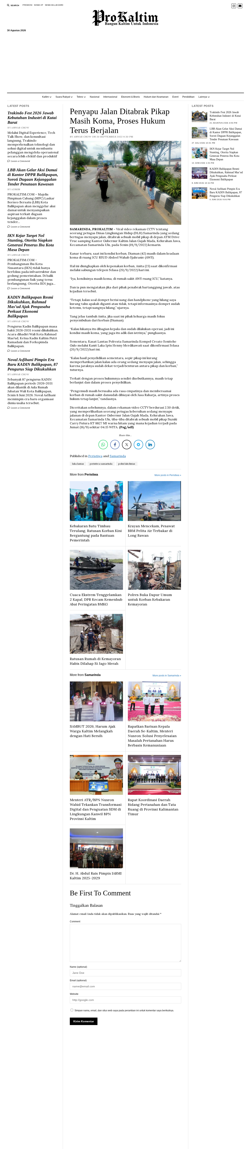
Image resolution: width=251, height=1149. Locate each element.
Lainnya (202, 96)
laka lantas (78, 463)
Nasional (94, 96)
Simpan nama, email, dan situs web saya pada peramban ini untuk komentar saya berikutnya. (124, 1010)
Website (74, 994)
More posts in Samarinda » (167, 675)
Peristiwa (95, 456)
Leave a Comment (20, 161)
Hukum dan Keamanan (156, 96)
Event (175, 96)
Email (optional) (78, 980)
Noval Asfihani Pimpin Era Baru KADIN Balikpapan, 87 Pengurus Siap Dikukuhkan (32, 364)
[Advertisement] (125, 60)
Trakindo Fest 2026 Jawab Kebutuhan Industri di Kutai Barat (32, 118)
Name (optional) (78, 967)
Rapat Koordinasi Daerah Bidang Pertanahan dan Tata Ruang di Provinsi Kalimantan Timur (153, 807)
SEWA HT (38, 5)
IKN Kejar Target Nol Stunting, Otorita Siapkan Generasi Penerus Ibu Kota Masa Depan (30, 242)
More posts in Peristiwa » (168, 475)
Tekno (80, 96)
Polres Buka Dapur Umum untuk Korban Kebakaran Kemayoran (150, 599)
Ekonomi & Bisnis (130, 96)
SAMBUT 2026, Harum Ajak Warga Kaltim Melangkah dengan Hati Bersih (92, 731)
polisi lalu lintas (126, 463)
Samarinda (118, 456)
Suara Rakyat (62, 96)
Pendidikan (188, 96)
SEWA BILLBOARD (54, 5)
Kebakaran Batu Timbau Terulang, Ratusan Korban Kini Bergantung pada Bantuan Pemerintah (96, 533)
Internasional (110, 96)
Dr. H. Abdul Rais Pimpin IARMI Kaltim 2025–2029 (96, 875)
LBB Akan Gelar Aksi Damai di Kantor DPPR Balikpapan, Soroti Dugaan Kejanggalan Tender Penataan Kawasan (32, 177)
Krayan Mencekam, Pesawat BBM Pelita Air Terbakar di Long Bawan (151, 531)
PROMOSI (27, 5)
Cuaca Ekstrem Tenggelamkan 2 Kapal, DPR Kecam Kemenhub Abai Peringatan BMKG (96, 599)
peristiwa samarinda (101, 463)
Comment (75, 921)
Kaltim (45, 96)
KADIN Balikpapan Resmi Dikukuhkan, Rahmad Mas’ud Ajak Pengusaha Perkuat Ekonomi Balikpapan (30, 306)
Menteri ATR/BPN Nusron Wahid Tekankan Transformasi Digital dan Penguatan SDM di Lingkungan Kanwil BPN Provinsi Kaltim (96, 809)
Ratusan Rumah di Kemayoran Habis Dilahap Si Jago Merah (95, 661)
